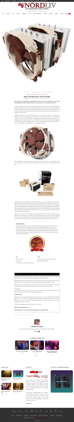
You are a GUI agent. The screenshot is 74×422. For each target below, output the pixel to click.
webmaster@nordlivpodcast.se (42, 417)
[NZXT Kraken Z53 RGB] (37, 345)
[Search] (65, 13)
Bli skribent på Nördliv (43, 415)
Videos (62, 13)
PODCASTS (8, 13)
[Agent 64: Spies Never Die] (6, 386)
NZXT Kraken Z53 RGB (37, 351)
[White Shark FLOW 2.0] (18, 373)
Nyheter (56, 13)
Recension (24, 314)
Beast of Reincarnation (18, 391)
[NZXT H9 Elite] (22, 345)
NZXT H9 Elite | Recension (22, 351)
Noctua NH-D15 (17, 314)
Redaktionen (19, 415)
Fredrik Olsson (26, 98)
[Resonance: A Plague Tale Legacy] (6, 373)
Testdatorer (26, 415)
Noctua (29, 307)
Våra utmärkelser (33, 415)
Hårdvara (24, 13)
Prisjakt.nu (35, 304)
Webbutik (52, 415)
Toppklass (30, 314)
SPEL (13, 13)
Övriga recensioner (37, 13)
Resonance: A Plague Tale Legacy (5, 379)
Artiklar (50, 13)
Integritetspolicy (59, 415)
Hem (3, 13)
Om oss (12, 415)
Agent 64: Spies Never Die (5, 392)
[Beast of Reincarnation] (18, 386)
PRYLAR (18, 13)
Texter (28, 92)
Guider (45, 13)
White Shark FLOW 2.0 (17, 378)
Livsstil (29, 13)
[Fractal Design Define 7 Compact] (52, 345)
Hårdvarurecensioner (35, 92)
